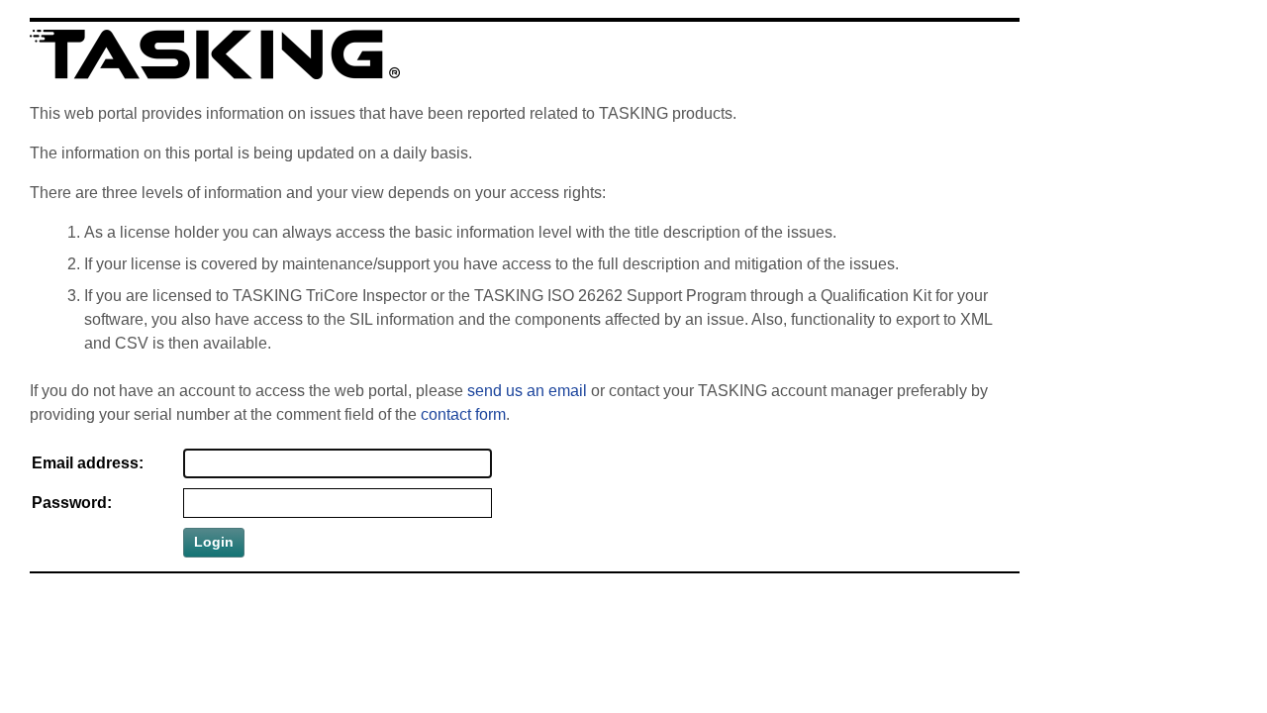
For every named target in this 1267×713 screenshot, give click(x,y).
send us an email (527, 390)
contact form (463, 414)
